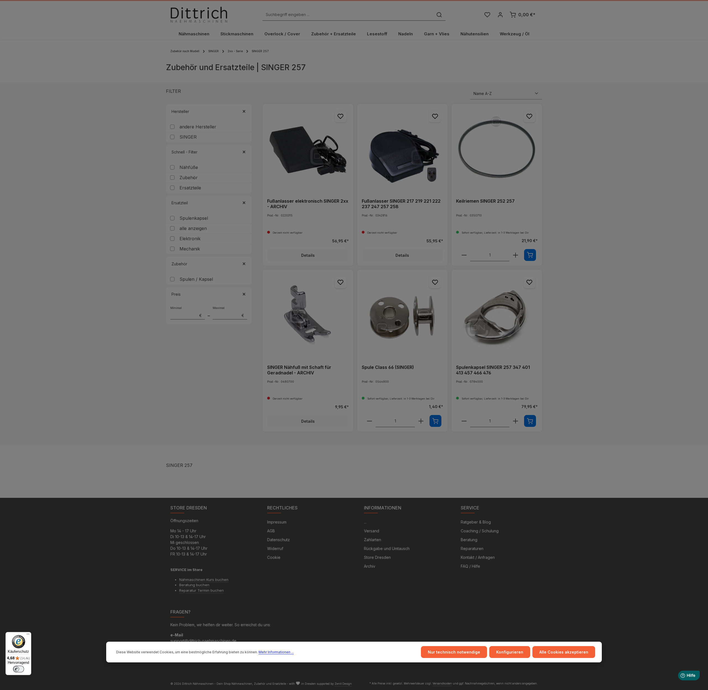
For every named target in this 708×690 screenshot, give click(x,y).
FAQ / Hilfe (470, 566)
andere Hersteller (197, 126)
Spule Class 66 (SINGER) (388, 367)
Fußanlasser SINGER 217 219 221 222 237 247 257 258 (401, 203)
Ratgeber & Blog (476, 522)
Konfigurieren (509, 652)
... (365, 522)
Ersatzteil (179, 202)
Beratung (469, 539)
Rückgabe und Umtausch (387, 548)
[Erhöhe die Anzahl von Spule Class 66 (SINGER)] (421, 421)
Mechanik (189, 249)
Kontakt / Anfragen (478, 557)
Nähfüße (188, 167)
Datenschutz (278, 539)
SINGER (188, 137)
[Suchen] (439, 15)
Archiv (369, 566)
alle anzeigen (193, 228)
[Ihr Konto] (500, 15)
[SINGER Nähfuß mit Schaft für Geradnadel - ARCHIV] (308, 315)
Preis (176, 294)
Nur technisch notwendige (454, 652)
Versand (371, 530)
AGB (271, 530)
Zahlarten (372, 539)
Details (308, 255)
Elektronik (190, 238)
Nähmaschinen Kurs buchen (203, 579)
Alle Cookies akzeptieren (563, 652)
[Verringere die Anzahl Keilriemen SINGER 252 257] (464, 255)
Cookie (273, 557)
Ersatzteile (190, 188)
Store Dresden (377, 557)
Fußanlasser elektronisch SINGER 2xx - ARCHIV (307, 203)
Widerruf (275, 548)
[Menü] (28, 635)
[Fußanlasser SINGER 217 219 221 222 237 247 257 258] (402, 149)
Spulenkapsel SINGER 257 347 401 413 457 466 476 (493, 370)
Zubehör (188, 177)
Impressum (277, 522)
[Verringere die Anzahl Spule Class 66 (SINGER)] (369, 421)
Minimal (186, 312)
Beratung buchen (194, 585)
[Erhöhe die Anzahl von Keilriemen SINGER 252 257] (515, 255)
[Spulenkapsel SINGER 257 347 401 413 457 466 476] (497, 315)
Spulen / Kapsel (196, 279)
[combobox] (347, 15)
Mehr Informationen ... (276, 652)
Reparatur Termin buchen (201, 590)
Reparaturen (472, 548)
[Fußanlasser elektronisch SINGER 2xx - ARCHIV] (308, 149)
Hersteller (180, 111)
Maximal (228, 312)
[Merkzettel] (487, 15)
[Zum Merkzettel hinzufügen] (341, 116)
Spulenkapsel (193, 218)
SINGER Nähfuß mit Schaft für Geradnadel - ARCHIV (299, 370)
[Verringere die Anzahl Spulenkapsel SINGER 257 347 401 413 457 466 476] (464, 421)
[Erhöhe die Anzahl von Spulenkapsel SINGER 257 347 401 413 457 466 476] (515, 421)
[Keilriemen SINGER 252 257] (497, 149)
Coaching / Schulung (480, 530)
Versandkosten (442, 683)
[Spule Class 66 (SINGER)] (402, 315)
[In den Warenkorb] (530, 255)
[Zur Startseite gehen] (198, 14)
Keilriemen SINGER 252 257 (485, 201)
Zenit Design (343, 683)
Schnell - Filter (184, 152)
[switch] (18, 669)
